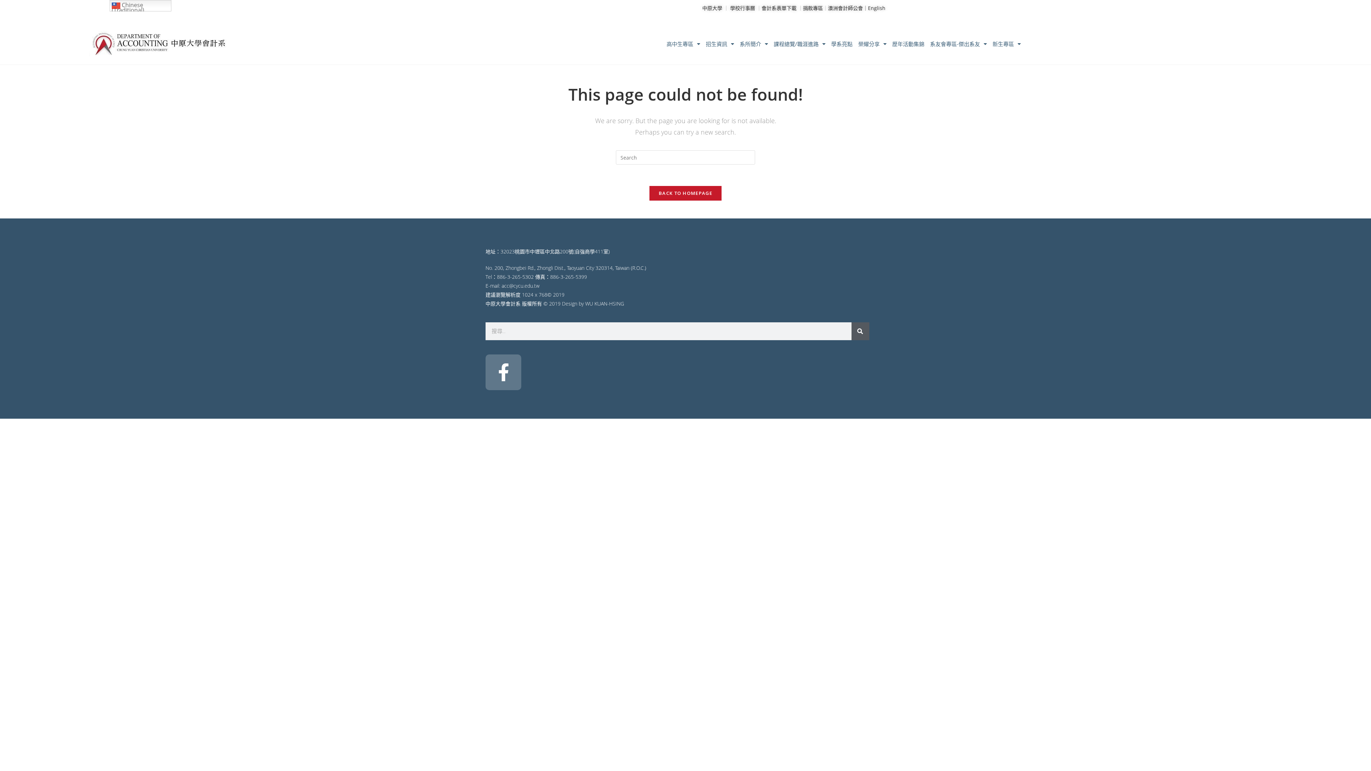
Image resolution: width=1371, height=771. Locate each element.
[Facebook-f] (503, 372)
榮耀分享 (869, 43)
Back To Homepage (685, 193)
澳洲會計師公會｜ (848, 8)
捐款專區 (813, 8)
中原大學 (712, 8)
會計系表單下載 (779, 8)
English (876, 8)
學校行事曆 (742, 8)
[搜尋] (860, 331)
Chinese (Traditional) (128, 6)
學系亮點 (842, 43)
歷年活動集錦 (908, 43)
